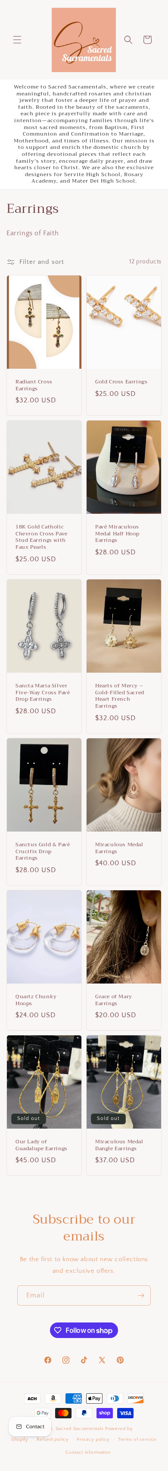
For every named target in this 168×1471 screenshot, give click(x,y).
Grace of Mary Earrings (113, 1000)
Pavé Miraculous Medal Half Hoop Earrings (117, 534)
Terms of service (137, 1439)
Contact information (87, 1452)
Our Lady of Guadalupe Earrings (42, 1145)
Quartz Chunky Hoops (36, 1000)
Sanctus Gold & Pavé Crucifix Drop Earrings (43, 851)
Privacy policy (93, 1439)
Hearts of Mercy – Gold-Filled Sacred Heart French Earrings (119, 696)
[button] (17, 39)
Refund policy (53, 1439)
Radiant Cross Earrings (34, 385)
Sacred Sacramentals (80, 1428)
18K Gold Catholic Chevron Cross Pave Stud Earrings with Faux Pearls (42, 537)
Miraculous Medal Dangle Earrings (119, 1145)
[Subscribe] (140, 1295)
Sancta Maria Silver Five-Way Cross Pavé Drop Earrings (43, 693)
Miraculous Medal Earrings (119, 848)
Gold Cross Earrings (121, 382)
